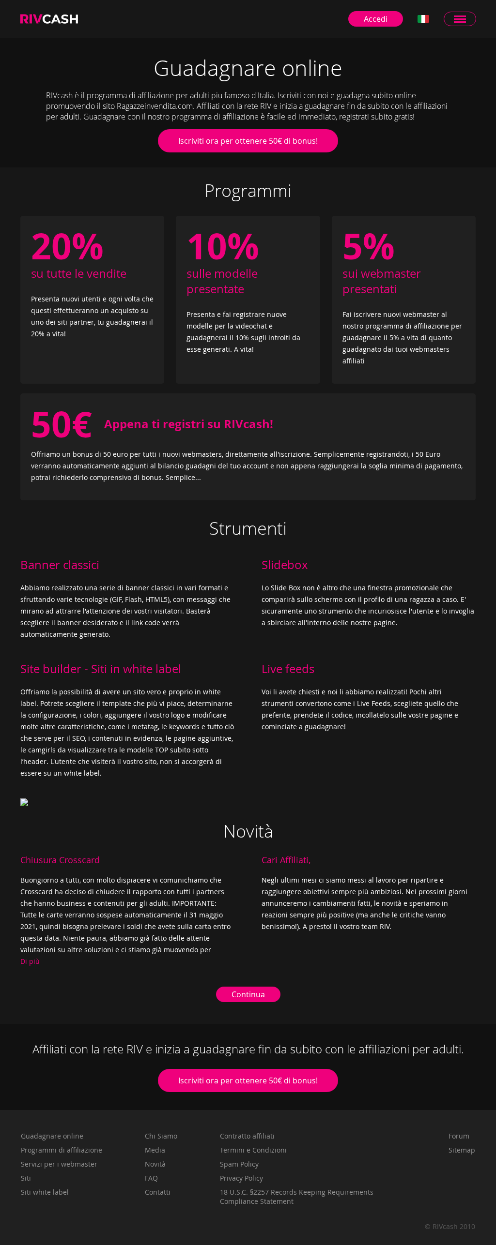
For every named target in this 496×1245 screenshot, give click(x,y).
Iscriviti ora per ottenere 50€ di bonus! (248, 140)
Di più (30, 961)
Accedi (376, 19)
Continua (248, 994)
